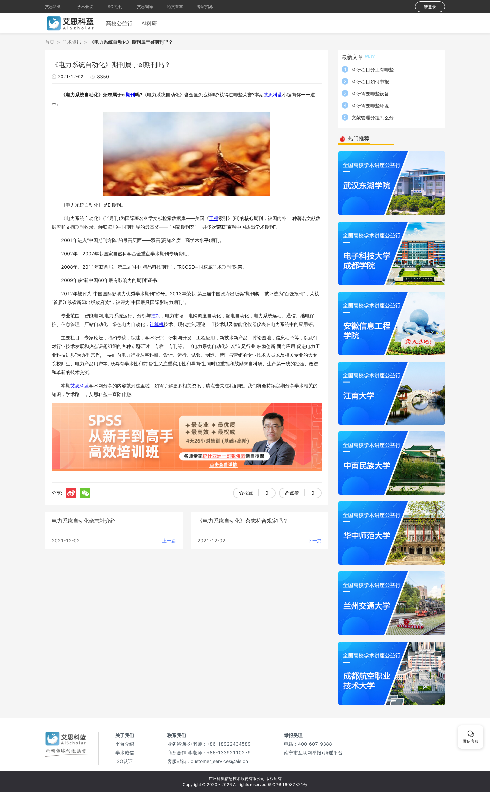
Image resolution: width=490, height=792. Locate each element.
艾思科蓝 (53, 6)
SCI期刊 (115, 6)
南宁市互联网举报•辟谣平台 (313, 752)
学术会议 (85, 6)
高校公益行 (119, 23)
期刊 (130, 94)
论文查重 (175, 6)
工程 (213, 218)
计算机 (157, 324)
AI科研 (149, 23)
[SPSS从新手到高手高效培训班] (187, 436)
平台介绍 (124, 744)
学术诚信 (124, 752)
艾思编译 (145, 6)
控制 (155, 315)
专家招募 (205, 6)
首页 (49, 42)
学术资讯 (72, 42)
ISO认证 (124, 761)
